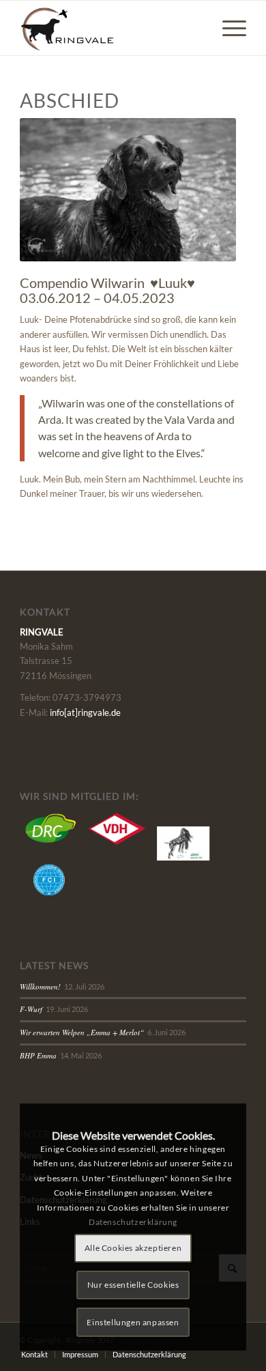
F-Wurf (31, 1009)
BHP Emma (38, 1055)
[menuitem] (227, 28)
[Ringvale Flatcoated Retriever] (110, 28)
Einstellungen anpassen (133, 1322)
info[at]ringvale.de (85, 712)
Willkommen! (40, 986)
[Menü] (227, 28)
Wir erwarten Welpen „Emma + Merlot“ (82, 1032)
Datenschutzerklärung (133, 1222)
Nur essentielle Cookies (133, 1285)
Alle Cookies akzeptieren (133, 1248)
